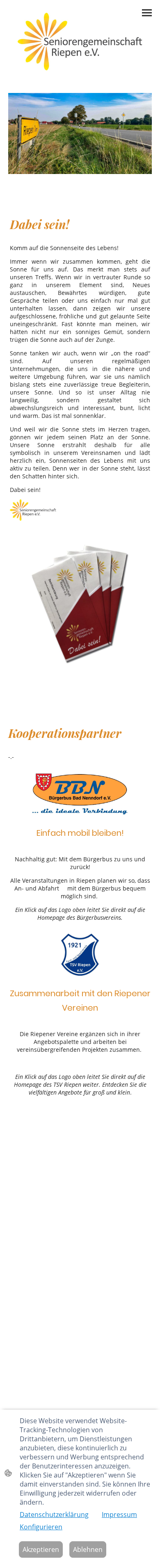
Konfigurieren (41, 1526)
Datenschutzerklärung (54, 1514)
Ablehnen (88, 1549)
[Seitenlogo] (80, 41)
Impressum (119, 1514)
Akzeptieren (41, 1549)
